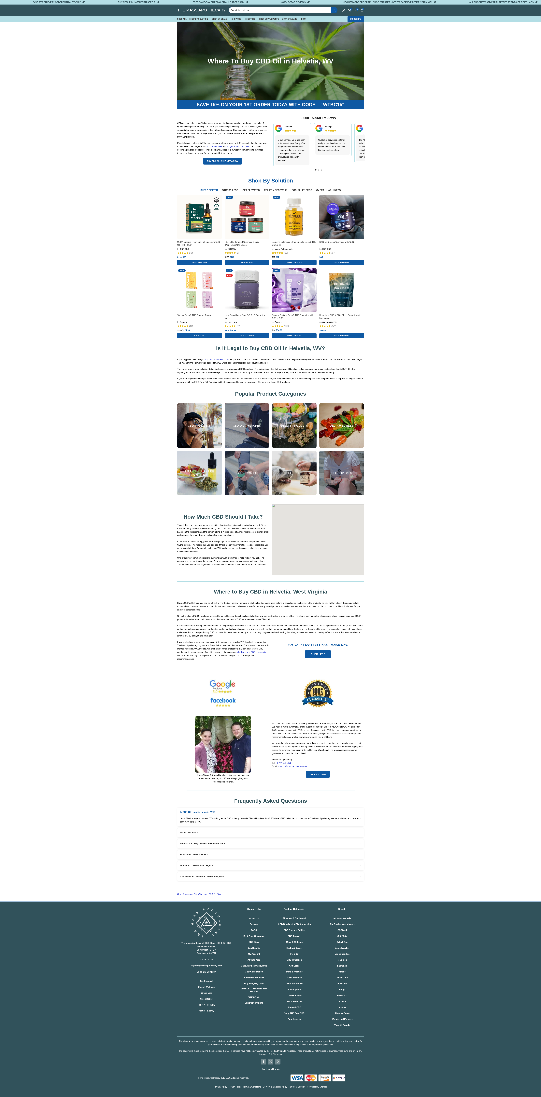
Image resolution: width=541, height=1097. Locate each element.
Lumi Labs (232, 322)
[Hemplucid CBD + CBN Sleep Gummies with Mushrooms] (341, 290)
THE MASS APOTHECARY (201, 10)
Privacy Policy (220, 1087)
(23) (191, 253)
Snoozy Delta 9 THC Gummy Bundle (194, 315)
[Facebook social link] (263, 1061)
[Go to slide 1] (316, 170)
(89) (286, 253)
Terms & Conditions (252, 1087)
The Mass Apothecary (210, 1078)
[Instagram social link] (277, 1061)
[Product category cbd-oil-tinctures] (247, 425)
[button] (247, 262)
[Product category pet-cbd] (294, 473)
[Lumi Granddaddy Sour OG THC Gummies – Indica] (247, 290)
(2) (238, 253)
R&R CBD (184, 249)
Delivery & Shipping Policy (275, 1087)
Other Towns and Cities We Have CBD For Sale (199, 894)
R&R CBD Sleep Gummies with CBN (336, 242)
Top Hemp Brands (270, 1069)
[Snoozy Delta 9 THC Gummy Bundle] (199, 290)
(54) (333, 253)
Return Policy (235, 1087)
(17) (238, 326)
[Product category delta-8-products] (294, 425)
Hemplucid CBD (329, 322)
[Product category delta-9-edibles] (341, 425)
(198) (286, 326)
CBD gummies (232, 146)
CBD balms (245, 146)
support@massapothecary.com (292, 766)
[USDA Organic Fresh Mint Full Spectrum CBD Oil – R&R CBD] (199, 217)
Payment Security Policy (300, 1087)
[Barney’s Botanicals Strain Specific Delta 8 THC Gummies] (294, 217)
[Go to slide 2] (318, 170)
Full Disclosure (275, 1054)
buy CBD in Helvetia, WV (216, 359)
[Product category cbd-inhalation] (199, 425)
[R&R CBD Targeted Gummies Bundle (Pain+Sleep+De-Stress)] (247, 217)
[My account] (344, 10)
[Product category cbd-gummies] (247, 473)
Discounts (355, 19)
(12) (191, 326)
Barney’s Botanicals (283, 249)
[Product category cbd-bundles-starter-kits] (199, 473)
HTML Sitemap (320, 1087)
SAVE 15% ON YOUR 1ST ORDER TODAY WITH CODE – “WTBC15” (271, 104)
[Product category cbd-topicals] (341, 473)
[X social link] (270, 1061)
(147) (333, 326)
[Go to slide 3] (321, 170)
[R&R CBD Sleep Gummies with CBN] (341, 217)
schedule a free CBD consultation (251, 652)
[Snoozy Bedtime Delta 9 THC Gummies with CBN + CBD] (294, 290)
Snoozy (183, 322)
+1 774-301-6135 (283, 763)
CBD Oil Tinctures (214, 146)
